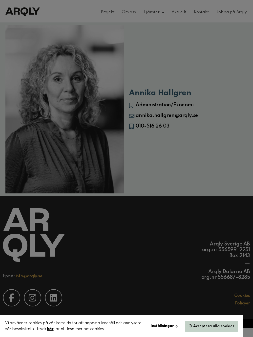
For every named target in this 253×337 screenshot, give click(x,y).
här (50, 329)
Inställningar (162, 326)
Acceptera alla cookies (213, 326)
